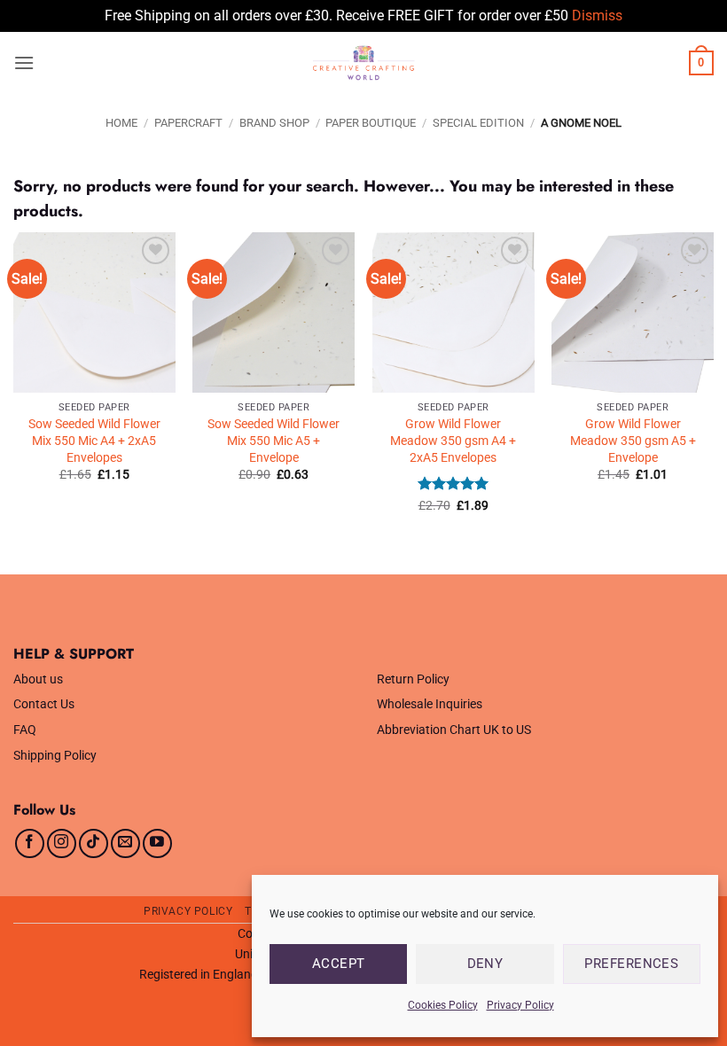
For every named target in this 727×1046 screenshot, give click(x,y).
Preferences (631, 964)
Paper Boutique (370, 122)
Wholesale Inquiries (429, 704)
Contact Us (43, 704)
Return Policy (413, 679)
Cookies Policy (443, 1005)
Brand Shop (274, 122)
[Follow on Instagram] (61, 843)
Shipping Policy (55, 755)
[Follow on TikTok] (93, 843)
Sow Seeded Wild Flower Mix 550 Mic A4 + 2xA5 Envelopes (94, 440)
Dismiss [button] (597, 15)
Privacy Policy (520, 1005)
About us (38, 679)
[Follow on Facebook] (29, 843)
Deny (485, 964)
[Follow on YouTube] (157, 843)
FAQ (24, 730)
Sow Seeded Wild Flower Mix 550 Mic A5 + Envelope (273, 440)
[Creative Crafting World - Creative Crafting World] (363, 63)
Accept (338, 964)
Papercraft (188, 122)
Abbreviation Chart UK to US (454, 730)
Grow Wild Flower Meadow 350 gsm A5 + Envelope (633, 440)
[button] (24, 62)
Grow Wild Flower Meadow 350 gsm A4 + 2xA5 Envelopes (453, 440)
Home (121, 122)
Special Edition (478, 122)
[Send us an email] (125, 843)
